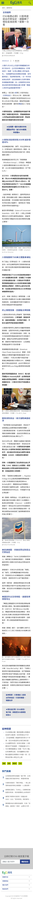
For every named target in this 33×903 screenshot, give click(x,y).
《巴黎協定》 (6, 95)
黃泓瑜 (17, 61)
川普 (15, 92)
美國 (20, 104)
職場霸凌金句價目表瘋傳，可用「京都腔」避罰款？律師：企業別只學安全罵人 (18, 804)
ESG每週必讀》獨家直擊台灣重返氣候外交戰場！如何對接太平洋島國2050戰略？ (17, 733)
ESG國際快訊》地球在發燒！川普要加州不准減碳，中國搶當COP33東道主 (17, 744)
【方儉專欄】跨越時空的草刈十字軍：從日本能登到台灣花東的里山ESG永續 (17, 739)
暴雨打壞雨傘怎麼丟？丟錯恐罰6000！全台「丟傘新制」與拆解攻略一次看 (18, 798)
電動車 (14, 763)
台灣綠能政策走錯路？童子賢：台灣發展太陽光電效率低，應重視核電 (18, 777)
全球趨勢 (7, 12)
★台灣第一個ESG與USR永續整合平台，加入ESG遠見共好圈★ (16, 129)
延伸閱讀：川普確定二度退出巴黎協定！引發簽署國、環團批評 (16, 697)
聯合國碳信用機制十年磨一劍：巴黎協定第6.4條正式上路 (17, 755)
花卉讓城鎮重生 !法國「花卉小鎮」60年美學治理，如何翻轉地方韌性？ (17, 750)
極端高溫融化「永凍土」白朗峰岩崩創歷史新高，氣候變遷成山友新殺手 (18, 791)
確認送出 (24, 861)
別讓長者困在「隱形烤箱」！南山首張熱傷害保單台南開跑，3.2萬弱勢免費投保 (18, 784)
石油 (20, 763)
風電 (9, 763)
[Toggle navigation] (3, 3)
